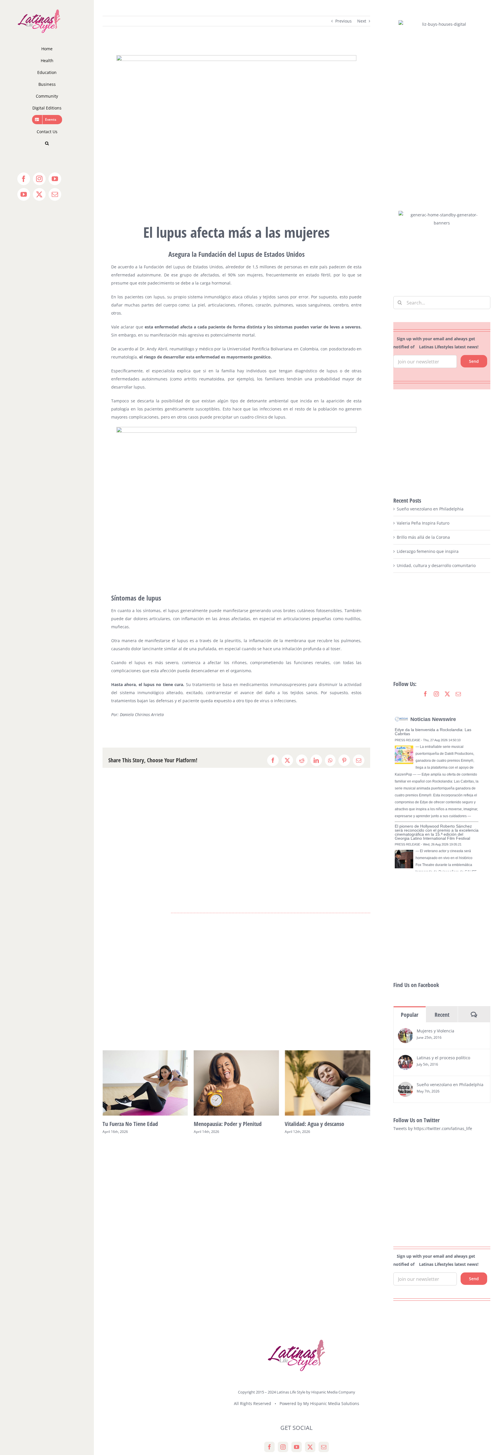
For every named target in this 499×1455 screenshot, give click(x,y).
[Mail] (324, 1447)
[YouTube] (296, 1447)
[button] (47, 143)
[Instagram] (283, 1447)
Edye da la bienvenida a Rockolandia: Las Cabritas (433, 731)
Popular (409, 1015)
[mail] (458, 693)
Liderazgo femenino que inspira (428, 551)
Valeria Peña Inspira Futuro (423, 523)
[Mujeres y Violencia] (405, 1032)
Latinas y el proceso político (443, 1057)
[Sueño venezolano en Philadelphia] (405, 1085)
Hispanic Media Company (333, 1392)
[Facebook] (269, 1447)
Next (361, 21)
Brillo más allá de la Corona (423, 537)
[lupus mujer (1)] (236, 429)
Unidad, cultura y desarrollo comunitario (436, 565)
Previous (343, 21)
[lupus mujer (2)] (236, 57)
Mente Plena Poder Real (312, 1124)
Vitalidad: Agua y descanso (223, 1124)
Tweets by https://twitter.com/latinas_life (432, 1128)
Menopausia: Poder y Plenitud (136, 1124)
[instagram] (436, 693)
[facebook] (425, 693)
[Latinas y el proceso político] (405, 1059)
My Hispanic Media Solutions (331, 1403)
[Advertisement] (441, 442)
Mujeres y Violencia (435, 1031)
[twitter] (447, 693)
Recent (442, 1015)
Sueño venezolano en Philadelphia (430, 509)
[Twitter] (310, 1447)
